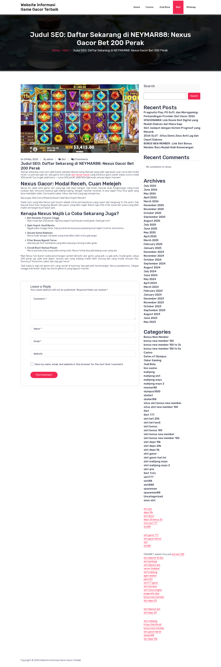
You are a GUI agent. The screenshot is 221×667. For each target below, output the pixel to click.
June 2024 (150, 275)
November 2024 (154, 255)
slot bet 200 (151, 418)
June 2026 (150, 189)
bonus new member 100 (159, 340)
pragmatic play (152, 593)
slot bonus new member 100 (161, 438)
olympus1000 (152, 391)
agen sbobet (150, 575)
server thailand (151, 568)
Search (149, 86)
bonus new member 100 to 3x (162, 344)
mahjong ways (153, 379)
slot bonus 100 (153, 430)
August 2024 (152, 267)
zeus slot (149, 500)
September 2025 (154, 216)
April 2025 (150, 236)
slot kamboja (150, 561)
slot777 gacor (151, 582)
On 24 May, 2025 (29, 159)
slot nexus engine (153, 590)
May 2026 (150, 193)
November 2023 (154, 302)
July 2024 (150, 271)
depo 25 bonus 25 (153, 519)
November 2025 (154, 209)
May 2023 (150, 321)
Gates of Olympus (155, 356)
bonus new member (154, 597)
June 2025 (150, 228)
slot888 (149, 484)
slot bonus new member (159, 434)
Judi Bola (164, 7)
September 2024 (155, 263)
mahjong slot (152, 375)
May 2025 (150, 232)
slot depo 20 (150, 600)
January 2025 (152, 248)
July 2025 (150, 224)
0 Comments (81, 159)
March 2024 (151, 286)
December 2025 (154, 205)
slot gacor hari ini (155, 457)
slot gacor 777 (151, 535)
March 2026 (151, 201)
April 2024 (150, 283)
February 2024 (153, 290)
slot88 (148, 480)
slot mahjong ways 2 (157, 465)
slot (146, 542)
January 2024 (153, 294)
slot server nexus (80, 174)
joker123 (148, 579)
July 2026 (150, 185)
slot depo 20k (152, 445)
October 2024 (152, 259)
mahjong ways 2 (154, 383)
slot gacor (150, 453)
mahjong (149, 372)
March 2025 (151, 240)
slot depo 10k (152, 442)
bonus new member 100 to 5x (162, 348)
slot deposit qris (152, 565)
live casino (150, 368)
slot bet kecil (152, 422)
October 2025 (152, 213)
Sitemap (191, 7)
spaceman (150, 488)
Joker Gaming (152, 360)
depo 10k (148, 512)
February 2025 (153, 244)
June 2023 (150, 318)
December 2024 (154, 251)
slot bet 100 (178, 554)
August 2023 (152, 314)
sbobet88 (150, 399)
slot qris (149, 469)
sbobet (148, 395)
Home (136, 7)
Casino (150, 7)
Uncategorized (153, 496)
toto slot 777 (150, 523)
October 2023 (152, 306)
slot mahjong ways (156, 461)
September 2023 (154, 310)
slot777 (149, 477)
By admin (48, 159)
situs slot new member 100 (161, 407)
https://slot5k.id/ (153, 624)
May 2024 (150, 279)
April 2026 (150, 197)
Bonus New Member (156, 337)
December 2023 (154, 298)
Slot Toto (150, 473)
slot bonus (150, 426)
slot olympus (150, 586)
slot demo (149, 516)
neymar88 (150, 387)
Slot (178, 7)
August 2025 (152, 220)
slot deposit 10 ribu (153, 557)
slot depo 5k (152, 449)
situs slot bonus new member (163, 403)
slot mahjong (150, 572)
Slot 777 (149, 414)
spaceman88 (152, 492)
